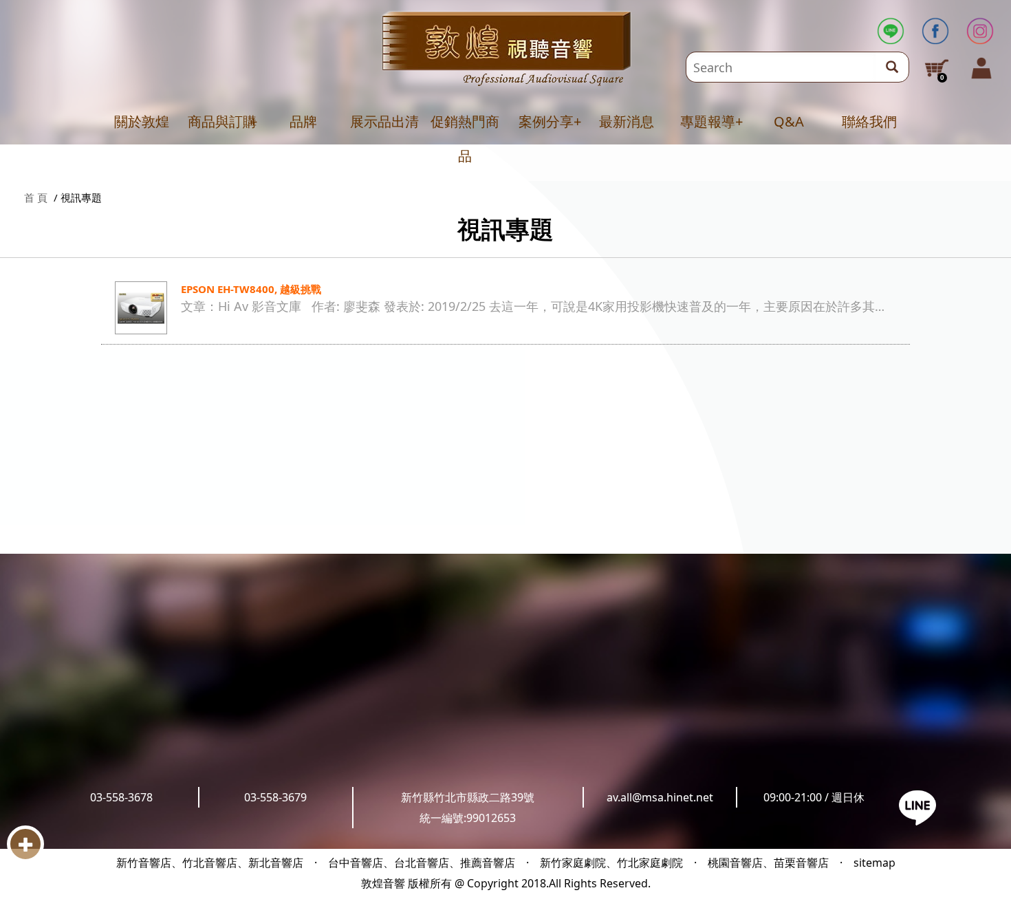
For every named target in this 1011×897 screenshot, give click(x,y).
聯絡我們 (869, 121)
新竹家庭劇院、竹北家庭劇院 (611, 862)
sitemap (874, 862)
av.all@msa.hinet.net (660, 797)
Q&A (789, 121)
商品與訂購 (222, 121)
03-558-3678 (121, 797)
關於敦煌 (141, 121)
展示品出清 (384, 121)
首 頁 (35, 197)
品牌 (303, 121)
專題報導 (707, 121)
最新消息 (626, 121)
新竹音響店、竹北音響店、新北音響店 (209, 862)
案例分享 (546, 121)
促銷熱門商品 (465, 138)
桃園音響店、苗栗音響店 (768, 862)
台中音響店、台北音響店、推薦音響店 (421, 862)
